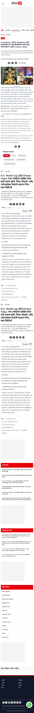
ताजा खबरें (5, 465)
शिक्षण (3, 688)
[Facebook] (10, 204)
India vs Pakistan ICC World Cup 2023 (10, 297)
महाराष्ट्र (23, 30)
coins (14, 155)
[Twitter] (14, 204)
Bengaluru (6, 155)
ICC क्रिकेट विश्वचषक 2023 (7, 294)
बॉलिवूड (20, 683)
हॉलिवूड (20, 685)
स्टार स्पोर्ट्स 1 (4, 300)
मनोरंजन (21, 680)
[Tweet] (19, 146)
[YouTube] (9, 702)
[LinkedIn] (14, 702)
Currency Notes (22, 155)
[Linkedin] (20, 204)
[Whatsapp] (17, 204)
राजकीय (3, 683)
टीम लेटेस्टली (3, 59)
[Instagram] (12, 702)
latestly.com (14, 143)
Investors (23, 706)
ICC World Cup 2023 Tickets (8, 291)
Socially (17, 30)
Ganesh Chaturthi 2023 (9, 164)
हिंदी (30, 211)
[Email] (20, 702)
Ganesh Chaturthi (21, 160)
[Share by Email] (23, 204)
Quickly (8, 30)
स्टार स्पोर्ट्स (24, 297)
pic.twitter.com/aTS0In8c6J (9, 111)
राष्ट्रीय (27, 30)
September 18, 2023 (8, 256)
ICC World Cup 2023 (10, 286)
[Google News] (17, 702)
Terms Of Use (11, 706)
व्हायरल (3, 38)
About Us (4, 706)
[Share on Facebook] (15, 146)
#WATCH (3, 107)
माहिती (3, 685)
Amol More (9, 208)
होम (2, 171)
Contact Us (17, 706)
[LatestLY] (16, 4)
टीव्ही (19, 688)
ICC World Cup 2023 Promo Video (9, 288)
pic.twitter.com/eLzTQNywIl (10, 250)
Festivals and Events (8, 160)
